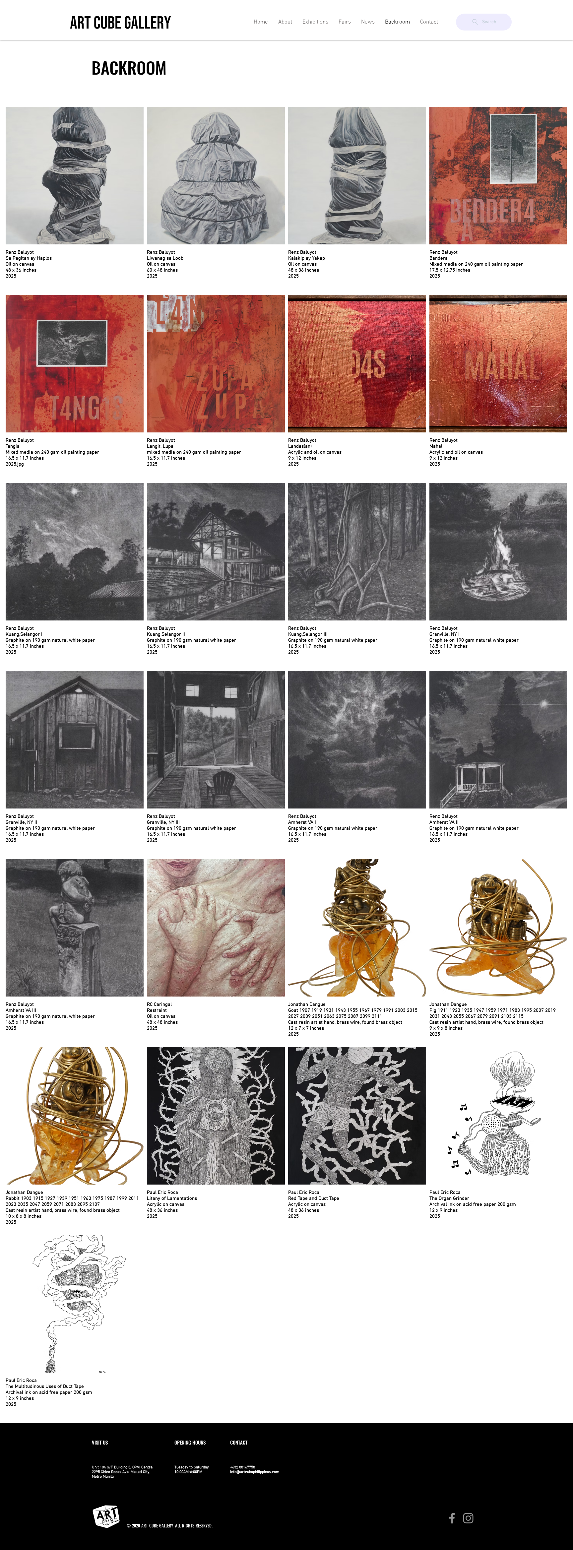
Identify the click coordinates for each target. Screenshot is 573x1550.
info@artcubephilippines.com (254, 1472)
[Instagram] (468, 1518)
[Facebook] (452, 1518)
